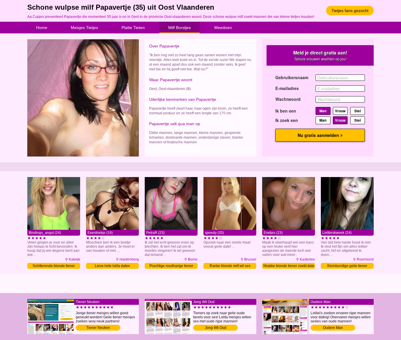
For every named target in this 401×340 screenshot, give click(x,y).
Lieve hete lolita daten (112, 266)
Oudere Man (333, 328)
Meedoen (223, 27)
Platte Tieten (133, 27)
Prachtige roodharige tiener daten (171, 266)
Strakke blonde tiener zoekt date (288, 266)
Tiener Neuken (98, 328)
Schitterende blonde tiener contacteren (54, 266)
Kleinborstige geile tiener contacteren (347, 266)
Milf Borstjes (179, 27)
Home (41, 27)
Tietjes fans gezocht (349, 10)
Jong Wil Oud (215, 328)
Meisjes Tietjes (84, 27)
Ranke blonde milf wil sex (230, 266)
